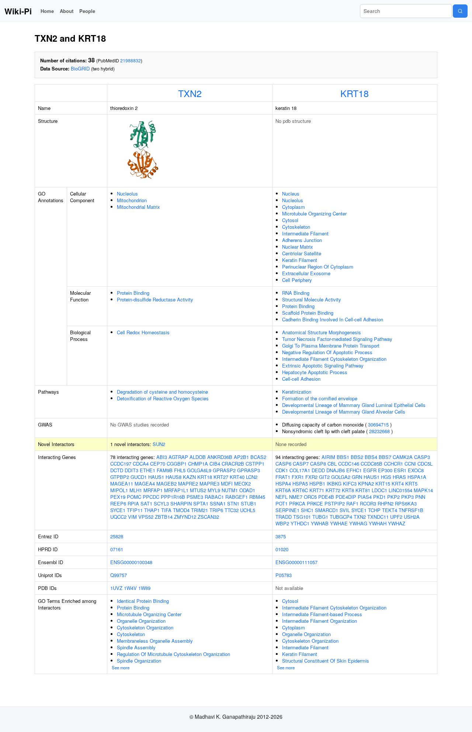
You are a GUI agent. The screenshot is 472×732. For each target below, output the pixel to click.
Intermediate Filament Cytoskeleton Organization (334, 358)
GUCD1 (139, 476)
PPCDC (151, 496)
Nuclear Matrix (297, 246)
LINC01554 (400, 490)
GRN (357, 476)
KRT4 (398, 483)
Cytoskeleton (296, 226)
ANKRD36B (219, 456)
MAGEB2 (166, 483)
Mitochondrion (132, 200)
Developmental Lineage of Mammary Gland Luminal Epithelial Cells (354, 404)
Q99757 (118, 575)
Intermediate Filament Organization (319, 620)
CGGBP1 (177, 463)
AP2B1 (241, 456)
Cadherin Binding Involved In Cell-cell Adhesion (332, 319)
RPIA (133, 503)
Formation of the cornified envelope (319, 398)
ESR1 (400, 470)
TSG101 (302, 516)
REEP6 (118, 503)
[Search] (460, 11)
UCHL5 (247, 510)
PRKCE (315, 503)
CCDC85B (371, 463)
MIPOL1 (119, 490)
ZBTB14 (164, 516)
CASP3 (422, 456)
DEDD (318, 470)
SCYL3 (161, 503)
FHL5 (179, 470)
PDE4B (326, 496)
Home (47, 10)
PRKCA (297, 503)
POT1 (281, 503)
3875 (280, 536)
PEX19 (117, 496)
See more (120, 667)
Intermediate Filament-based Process (322, 614)
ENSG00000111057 (296, 562)
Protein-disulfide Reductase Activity (155, 299)
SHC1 (307, 510)
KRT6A (283, 490)
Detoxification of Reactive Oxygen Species (163, 398)
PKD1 (379, 496)
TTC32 (232, 510)
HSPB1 (317, 483)
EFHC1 (354, 470)
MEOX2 (242, 483)
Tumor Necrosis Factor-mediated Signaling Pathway (337, 338)
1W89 (144, 587)
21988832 (130, 60)
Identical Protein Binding (143, 600)
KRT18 (354, 93)
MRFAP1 (153, 490)
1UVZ (116, 587)
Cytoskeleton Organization (145, 627)
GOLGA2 (340, 476)
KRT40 (237, 476)
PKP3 (407, 496)
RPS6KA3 (406, 503)
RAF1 (352, 503)
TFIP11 (135, 510)
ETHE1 (147, 470)
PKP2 (393, 496)
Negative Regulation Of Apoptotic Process (327, 352)
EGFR (369, 470)
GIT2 (324, 476)
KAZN (189, 476)
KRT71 (316, 490)
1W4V (130, 587)
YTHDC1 (300, 523)
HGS (386, 476)
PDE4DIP (346, 496)
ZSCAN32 (208, 516)
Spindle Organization (139, 660)
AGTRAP (178, 456)
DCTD (116, 470)
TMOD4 (181, 510)
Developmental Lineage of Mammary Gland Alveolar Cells (343, 411)
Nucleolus (127, 193)
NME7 (295, 496)
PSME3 (195, 496)
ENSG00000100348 (131, 562)
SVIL (345, 510)
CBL (332, 463)
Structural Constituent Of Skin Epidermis (325, 660)
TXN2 (190, 93)
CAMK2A (403, 456)
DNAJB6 (335, 470)
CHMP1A (198, 463)
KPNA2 (366, 483)
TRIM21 (199, 510)
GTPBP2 (119, 476)
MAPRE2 (188, 483)
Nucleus (290, 193)
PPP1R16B (173, 496)
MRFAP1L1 (176, 490)
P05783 (283, 575)
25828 (116, 536)
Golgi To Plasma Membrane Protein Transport (330, 345)
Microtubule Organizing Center (314, 213)
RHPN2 (385, 503)
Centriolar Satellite (301, 253)
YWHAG (358, 523)
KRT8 (348, 490)
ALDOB (198, 456)
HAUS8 (173, 476)
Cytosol (290, 220)
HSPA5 (300, 483)
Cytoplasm (293, 206)
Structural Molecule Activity (311, 299)
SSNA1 (218, 503)
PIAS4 (365, 496)
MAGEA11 (121, 483)
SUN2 (159, 444)
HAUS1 (156, 476)
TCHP (374, 510)
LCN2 (251, 476)
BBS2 (357, 456)
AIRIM (328, 456)
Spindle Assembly (136, 647)
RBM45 (257, 496)
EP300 (385, 470)
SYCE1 (117, 510)
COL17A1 (299, 470)
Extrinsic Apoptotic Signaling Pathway (323, 365)
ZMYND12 (185, 516)
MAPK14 (423, 490)
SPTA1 (200, 503)
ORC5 (310, 496)
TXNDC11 (378, 516)
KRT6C (300, 490)
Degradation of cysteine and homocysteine (162, 391)
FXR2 (311, 476)
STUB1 (248, 503)
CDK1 (281, 470)
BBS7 (385, 456)
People (87, 10)
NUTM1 (230, 490)
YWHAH (377, 523)
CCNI (410, 463)
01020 (281, 549)
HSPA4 (283, 483)
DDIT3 (131, 470)
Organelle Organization (141, 620)
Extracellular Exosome (306, 273)
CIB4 (214, 463)
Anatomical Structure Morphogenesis (321, 332)
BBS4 (371, 456)
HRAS (399, 476)
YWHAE (339, 523)
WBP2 (282, 523)
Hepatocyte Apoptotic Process (314, 372)
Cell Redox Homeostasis (143, 332)
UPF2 (396, 516)
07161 (116, 549)
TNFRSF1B (411, 510)
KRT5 (411, 483)
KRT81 (362, 490)
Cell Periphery (297, 279)
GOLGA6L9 (199, 470)
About (66, 10)
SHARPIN (181, 503)
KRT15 (382, 483)
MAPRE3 (209, 483)
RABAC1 (214, 496)
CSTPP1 (255, 463)
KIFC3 (350, 483)
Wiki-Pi (18, 11)
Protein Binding (133, 292)
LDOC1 (379, 490)
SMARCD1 (326, 510)
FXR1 (298, 476)
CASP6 (283, 463)
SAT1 (146, 503)
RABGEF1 (236, 496)
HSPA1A (416, 476)
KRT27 (221, 476)
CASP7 (301, 463)
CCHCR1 (393, 463)
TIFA (166, 510)
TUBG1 (320, 516)
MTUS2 (198, 490)
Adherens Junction (302, 240)
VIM (132, 516)
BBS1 (343, 456)
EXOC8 (416, 470)
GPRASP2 (224, 470)
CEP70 (157, 463)
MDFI (227, 483)
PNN (420, 496)
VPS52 (145, 516)
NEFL (281, 496)
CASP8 (318, 463)
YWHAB (320, 523)
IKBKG (334, 483)
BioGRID (80, 68)
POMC (134, 496)
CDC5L (425, 463)
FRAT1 (282, 476)
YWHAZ (396, 523)
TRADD (283, 516)
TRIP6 (216, 510)
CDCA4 (141, 463)
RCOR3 (368, 503)
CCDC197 (120, 463)
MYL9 (214, 490)
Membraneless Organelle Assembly (155, 640)
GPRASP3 (248, 470)
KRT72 (333, 490)
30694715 (378, 424)
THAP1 (152, 510)
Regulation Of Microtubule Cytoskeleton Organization (173, 653)
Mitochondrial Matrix (138, 206)
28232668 (379, 431)
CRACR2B (233, 463)
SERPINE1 (287, 510)
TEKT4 (389, 510)
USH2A (412, 516)
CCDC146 (348, 463)
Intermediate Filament (305, 233)
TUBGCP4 (341, 516)
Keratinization (296, 391)
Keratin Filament (299, 259)
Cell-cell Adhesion (301, 378)
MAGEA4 (145, 483)
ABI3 (161, 456)
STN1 (233, 503)
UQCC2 (118, 516)
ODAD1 (247, 490)
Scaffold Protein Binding (307, 312)
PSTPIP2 (334, 503)
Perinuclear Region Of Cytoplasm (317, 266)
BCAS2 (258, 456)
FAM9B (165, 470)
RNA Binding (295, 292)
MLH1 (135, 490)
